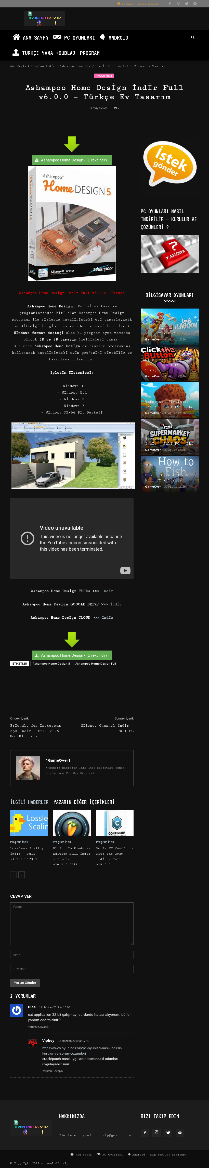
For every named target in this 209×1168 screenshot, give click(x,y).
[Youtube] (195, 3)
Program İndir (43, 66)
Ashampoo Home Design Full (95, 663)
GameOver (153, 339)
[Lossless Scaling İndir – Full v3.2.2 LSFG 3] (29, 823)
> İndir (105, 591)
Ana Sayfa (34, 37)
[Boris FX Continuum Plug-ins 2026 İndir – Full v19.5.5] (115, 823)
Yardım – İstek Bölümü (139, 3)
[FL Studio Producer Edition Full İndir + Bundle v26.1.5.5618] (71, 823)
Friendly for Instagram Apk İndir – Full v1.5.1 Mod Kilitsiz (37, 731)
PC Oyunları (78, 37)
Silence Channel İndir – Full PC (107, 728)
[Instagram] (178, 3)
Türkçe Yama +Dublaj (47, 52)
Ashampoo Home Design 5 (51, 663)
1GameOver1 (58, 760)
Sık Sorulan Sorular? (168, 1154)
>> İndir (104, 618)
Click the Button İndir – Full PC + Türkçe (164, 365)
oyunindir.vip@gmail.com (106, 1135)
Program (90, 52)
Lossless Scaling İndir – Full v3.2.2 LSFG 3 (27, 853)
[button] (193, 37)
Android (117, 37)
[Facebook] (170, 3)
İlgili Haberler (29, 802)
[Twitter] (186, 3)
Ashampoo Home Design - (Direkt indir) (74, 160)
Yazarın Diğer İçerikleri (84, 802)
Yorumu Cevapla (38, 1026)
